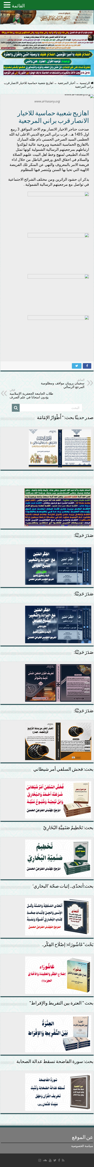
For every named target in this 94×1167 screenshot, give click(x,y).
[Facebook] (59, 1160)
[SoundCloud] (44, 1160)
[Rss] (63, 1160)
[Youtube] (50, 1160)
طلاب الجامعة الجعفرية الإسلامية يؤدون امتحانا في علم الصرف (31, 394)
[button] (8, 5)
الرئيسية (85, 83)
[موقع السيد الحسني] (47, 17)
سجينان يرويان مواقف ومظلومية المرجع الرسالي (62, 383)
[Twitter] (55, 1160)
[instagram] (40, 1160)
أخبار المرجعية (66, 83)
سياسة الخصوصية (82, 1146)
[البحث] (16, 408)
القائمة (18, 6)
